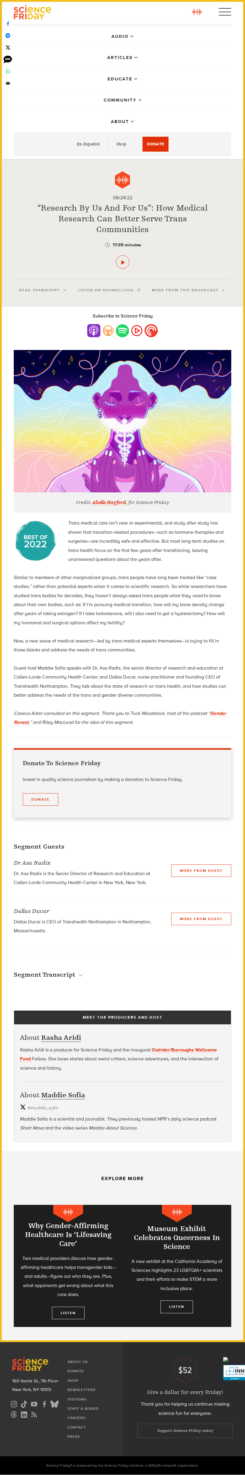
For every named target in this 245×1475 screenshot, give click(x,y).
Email (8, 83)
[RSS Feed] (34, 1414)
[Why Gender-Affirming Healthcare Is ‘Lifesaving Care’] (68, 1267)
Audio (119, 36)
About (120, 121)
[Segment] (122, 180)
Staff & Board (83, 1408)
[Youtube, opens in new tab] (34, 1403)
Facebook (8, 24)
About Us (78, 1362)
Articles (120, 57)
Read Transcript (39, 290)
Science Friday (32, 13)
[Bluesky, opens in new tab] (54, 1403)
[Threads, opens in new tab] (13, 1414)
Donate (155, 144)
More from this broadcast (185, 290)
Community (120, 100)
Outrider (161, 1050)
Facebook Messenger (8, 36)
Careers (76, 1418)
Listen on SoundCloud (106, 290)
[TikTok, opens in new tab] (23, 1403)
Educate (120, 79)
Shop (121, 144)
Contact (77, 1427)
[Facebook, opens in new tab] (44, 1403)
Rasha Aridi (61, 1038)
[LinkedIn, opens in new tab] (23, 1414)
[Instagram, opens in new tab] (13, 1403)
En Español (88, 144)
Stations (77, 1399)
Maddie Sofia (63, 1095)
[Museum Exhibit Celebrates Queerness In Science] (176, 1266)
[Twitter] (8, 48)
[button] (197, 12)
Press (74, 1436)
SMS (8, 60)
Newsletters (82, 1390)
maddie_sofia (42, 1107)
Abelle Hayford (109, 502)
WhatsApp (8, 71)
